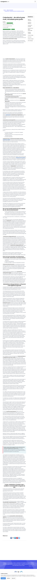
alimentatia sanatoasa (6, 29)
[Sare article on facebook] (11, 538)
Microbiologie (30, 40)
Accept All (3, 578)
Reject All (13, 578)
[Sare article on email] (19, 538)
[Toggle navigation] (35, 1)
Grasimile (13, 29)
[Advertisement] (14, 51)
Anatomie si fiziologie (30, 26)
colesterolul (8, 114)
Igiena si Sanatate (29, 20)
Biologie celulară (29, 33)
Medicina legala (30, 38)
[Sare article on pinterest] (17, 538)
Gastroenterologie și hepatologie (30, 29)
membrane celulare (6, 139)
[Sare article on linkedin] (15, 538)
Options (8, 578)
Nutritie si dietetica (29, 23)
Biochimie (29, 37)
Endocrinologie (30, 35)
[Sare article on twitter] (13, 538)
